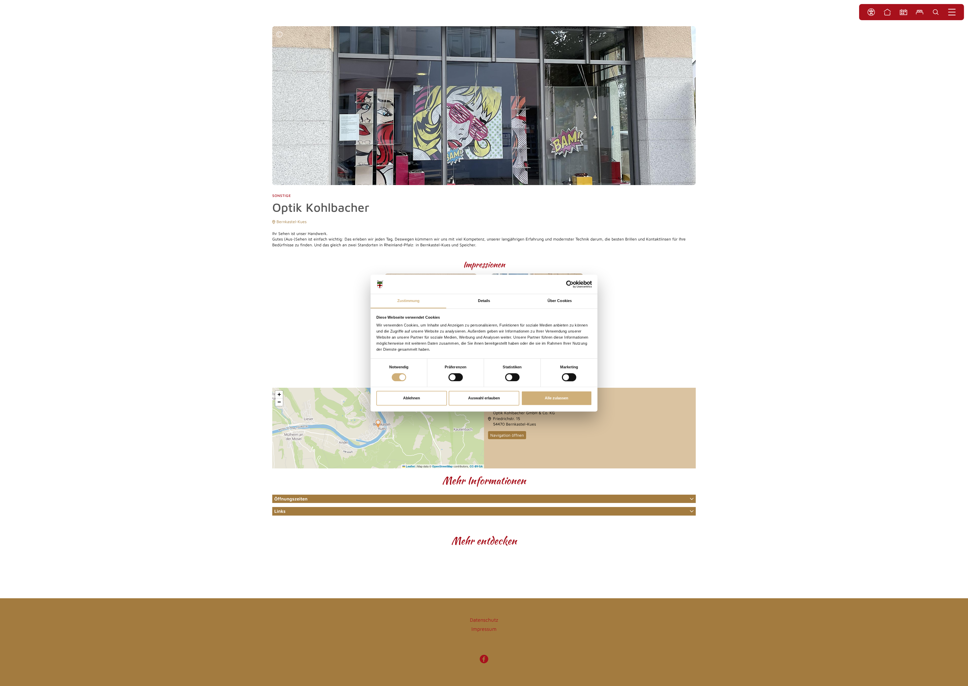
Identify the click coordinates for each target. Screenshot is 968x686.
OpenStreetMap (442, 466)
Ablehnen (411, 398)
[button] (279, 35)
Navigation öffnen (507, 435)
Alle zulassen (556, 398)
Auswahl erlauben (484, 398)
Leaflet (410, 466)
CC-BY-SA (476, 466)
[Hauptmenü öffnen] (952, 12)
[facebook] (484, 661)
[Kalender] (903, 12)
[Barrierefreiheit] (871, 12)
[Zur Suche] (936, 12)
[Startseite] (887, 12)
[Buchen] (920, 12)
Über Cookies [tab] (560, 301)
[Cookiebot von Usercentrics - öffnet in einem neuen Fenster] (570, 284)
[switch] (455, 377)
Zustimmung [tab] (408, 301)
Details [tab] (484, 301)
